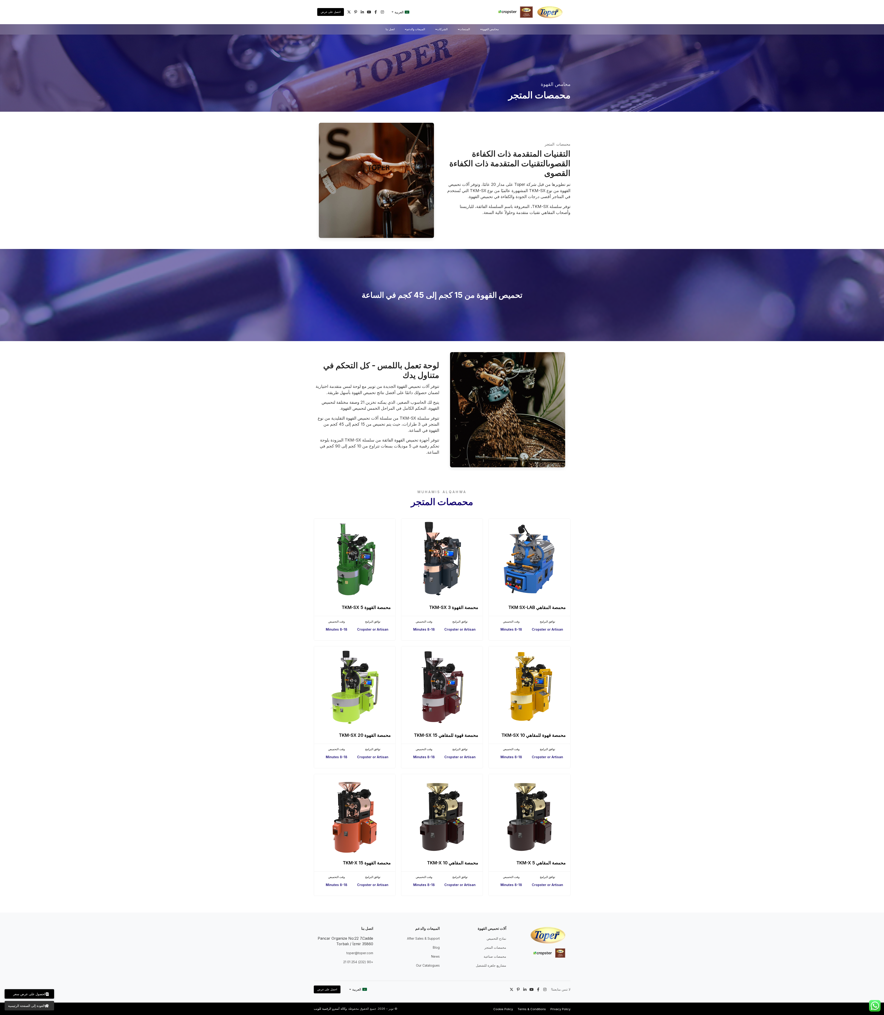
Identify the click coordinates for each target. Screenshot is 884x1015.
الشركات (442, 29)
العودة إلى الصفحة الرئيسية (26, 1006)
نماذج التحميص (496, 938)
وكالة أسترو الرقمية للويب (330, 1008)
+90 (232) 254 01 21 (358, 962)
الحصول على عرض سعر (29, 994)
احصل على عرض (330, 12)
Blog (436, 947)
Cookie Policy (503, 1009)
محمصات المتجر (495, 947)
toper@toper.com (359, 953)
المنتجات (464, 29)
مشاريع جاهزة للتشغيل (491, 965)
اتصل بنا (390, 29)
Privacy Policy (560, 1009)
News (435, 956)
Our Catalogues (428, 965)
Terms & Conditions (532, 1009)
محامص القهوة (490, 29)
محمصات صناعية (495, 956)
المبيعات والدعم (416, 29)
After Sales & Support (423, 938)
